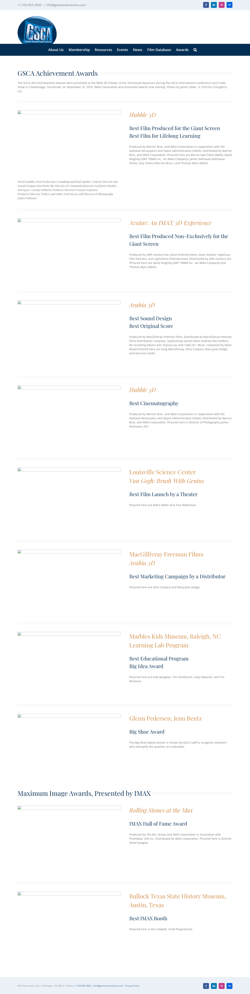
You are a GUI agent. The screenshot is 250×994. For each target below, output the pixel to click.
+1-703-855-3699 (82, 985)
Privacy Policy (132, 985)
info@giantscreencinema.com (66, 5)
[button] (195, 50)
